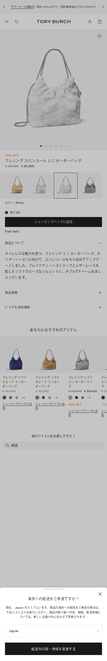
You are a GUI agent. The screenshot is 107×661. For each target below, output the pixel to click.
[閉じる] (100, 594)
